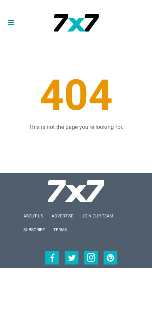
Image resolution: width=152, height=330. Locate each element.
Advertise (63, 216)
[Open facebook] (52, 257)
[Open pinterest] (110, 257)
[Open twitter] (71, 257)
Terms (60, 229)
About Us (33, 216)
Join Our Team (97, 216)
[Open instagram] (91, 257)
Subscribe (34, 229)
